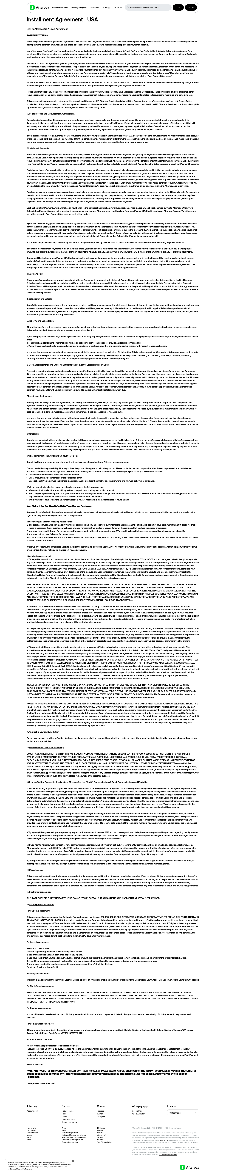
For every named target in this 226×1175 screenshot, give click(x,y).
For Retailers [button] (31, 1130)
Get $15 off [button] (118, 7)
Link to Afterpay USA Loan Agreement (47, 28)
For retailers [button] (94, 7)
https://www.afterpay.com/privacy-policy (58, 104)
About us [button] (30, 1140)
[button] (178, 7)
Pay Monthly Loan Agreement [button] (72, 1140)
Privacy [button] (64, 1128)
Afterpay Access (68, 1119)
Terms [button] (64, 1130)
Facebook (101, 1111)
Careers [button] (100, 1133)
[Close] (73, 1161)
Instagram (101, 1116)
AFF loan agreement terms (168, 1155)
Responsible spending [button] (70, 1142)
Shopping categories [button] (78, 7)
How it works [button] (31, 1128)
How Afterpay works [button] (60, 7)
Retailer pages (68, 1111)
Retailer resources (69, 1122)
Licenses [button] (100, 1140)
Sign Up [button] (191, 7)
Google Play (137, 1111)
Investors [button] (30, 1135)
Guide (64, 1116)
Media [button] (29, 1137)
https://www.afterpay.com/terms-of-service (149, 101)
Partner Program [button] (32, 1133)
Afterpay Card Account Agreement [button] (74, 1137)
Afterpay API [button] (101, 1135)
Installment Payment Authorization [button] (74, 1135)
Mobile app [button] (101, 1128)
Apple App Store (139, 1114)
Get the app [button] (106, 7)
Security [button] (100, 1137)
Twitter (100, 1114)
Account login (32, 1111)
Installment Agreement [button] (70, 1133)
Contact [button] (100, 1130)
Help (64, 1114)
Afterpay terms (162, 1140)
